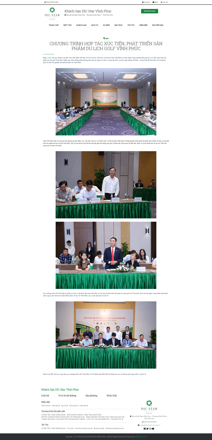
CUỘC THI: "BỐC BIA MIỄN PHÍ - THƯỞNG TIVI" (104, 419)
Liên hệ (165, 2)
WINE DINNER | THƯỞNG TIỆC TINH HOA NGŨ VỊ (104, 417)
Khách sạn (81, 25)
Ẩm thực (119, 25)
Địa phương (91, 395)
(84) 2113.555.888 (52, 2)
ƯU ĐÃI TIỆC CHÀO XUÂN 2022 (52, 415)
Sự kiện (106, 25)
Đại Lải (63, 406)
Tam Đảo (55, 406)
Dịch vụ (94, 25)
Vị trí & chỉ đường (67, 395)
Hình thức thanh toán (83, 428)
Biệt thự (67, 25)
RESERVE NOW (149, 11)
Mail (156, 2)
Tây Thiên (45, 406)
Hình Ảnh (112, 395)
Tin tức (131, 25)
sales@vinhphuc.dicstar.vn (150, 425)
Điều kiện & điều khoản (114, 428)
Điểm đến (143, 25)
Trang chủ (54, 25)
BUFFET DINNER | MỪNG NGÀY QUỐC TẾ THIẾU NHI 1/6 (62, 417)
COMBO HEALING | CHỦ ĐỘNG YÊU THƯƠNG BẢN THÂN (62, 419)
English (147, 2)
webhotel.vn (141, 437)
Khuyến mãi (157, 25)
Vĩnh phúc (73, 406)
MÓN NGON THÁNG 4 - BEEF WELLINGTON (83, 415)
